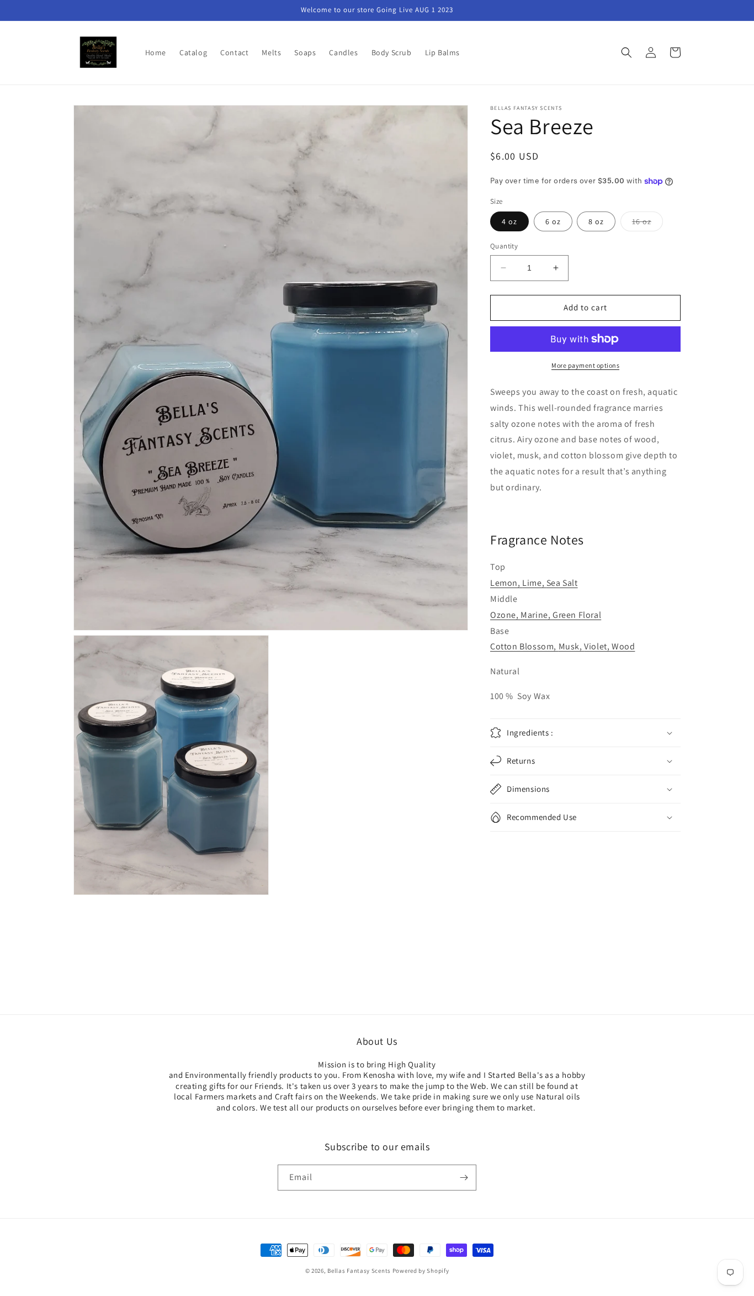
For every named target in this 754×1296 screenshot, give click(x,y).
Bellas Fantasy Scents (359, 1270)
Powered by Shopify (420, 1270)
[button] (626, 52)
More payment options (585, 365)
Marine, (537, 615)
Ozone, (505, 615)
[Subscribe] (464, 1178)
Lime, (534, 583)
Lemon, (506, 583)
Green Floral (577, 615)
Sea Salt (562, 583)
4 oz (509, 221)
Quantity (504, 246)
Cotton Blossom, (524, 646)
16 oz (647, 223)
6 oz (553, 221)
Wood (623, 646)
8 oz (596, 221)
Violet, (598, 646)
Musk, (572, 646)
